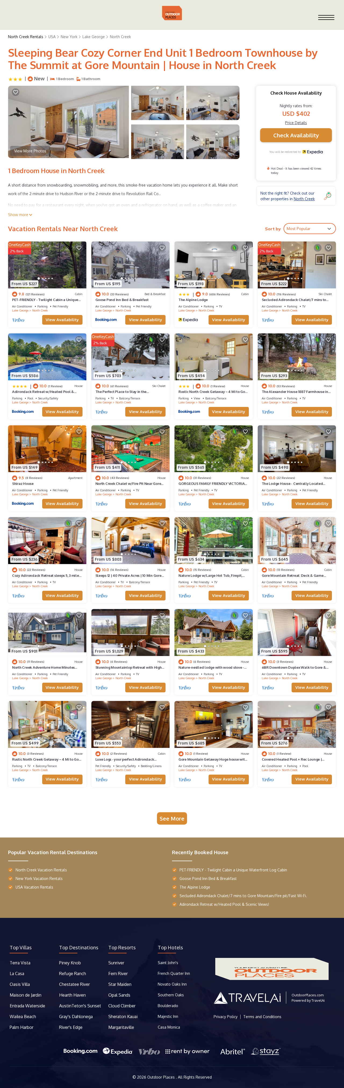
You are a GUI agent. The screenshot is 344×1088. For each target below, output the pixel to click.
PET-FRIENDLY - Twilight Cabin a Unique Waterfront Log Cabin (233, 870)
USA (52, 36)
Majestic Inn (168, 1016)
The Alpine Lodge (193, 300)
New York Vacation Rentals (39, 878)
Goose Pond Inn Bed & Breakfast (122, 300)
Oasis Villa (20, 984)
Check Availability (296, 135)
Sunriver (116, 962)
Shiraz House (23, 483)
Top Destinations (78, 947)
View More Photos (30, 151)
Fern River (118, 973)
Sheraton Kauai (123, 1016)
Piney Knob (70, 962)
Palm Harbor (21, 1027)
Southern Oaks (171, 995)
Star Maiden (119, 984)
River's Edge (71, 1027)
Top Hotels (170, 947)
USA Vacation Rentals (34, 887)
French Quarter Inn (174, 973)
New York (69, 36)
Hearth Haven (72, 995)
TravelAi (318, 1000)
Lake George (94, 36)
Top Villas (21, 947)
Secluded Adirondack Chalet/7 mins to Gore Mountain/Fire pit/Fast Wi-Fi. (243, 895)
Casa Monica (169, 1027)
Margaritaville (121, 1027)
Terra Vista (20, 962)
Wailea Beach (23, 1016)
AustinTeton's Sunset (80, 1005)
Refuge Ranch (72, 973)
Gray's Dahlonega (76, 1016)
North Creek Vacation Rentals (41, 870)
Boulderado (168, 1005)
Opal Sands (119, 995)
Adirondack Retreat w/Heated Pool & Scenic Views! (224, 904)
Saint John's (168, 962)
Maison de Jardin (25, 995)
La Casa (17, 973)
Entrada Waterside (27, 1005)
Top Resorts (122, 947)
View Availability (62, 319)
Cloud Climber (121, 1005)
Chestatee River (74, 984)
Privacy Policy (226, 1017)
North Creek (120, 36)
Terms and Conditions (262, 1017)
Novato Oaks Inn (172, 984)
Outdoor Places (161, 1077)
